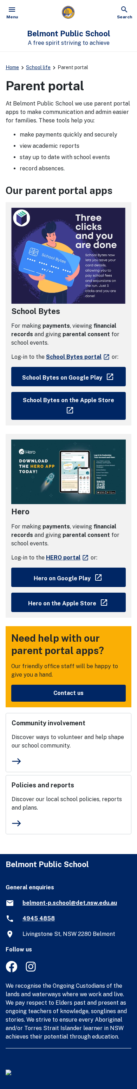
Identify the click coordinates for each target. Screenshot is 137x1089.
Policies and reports (43, 785)
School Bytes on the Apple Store (74, 404)
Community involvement (48, 723)
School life (38, 67)
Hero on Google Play (80, 577)
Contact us (68, 693)
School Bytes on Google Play (74, 376)
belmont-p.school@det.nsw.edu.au (69, 903)
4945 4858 (38, 918)
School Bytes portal (78, 356)
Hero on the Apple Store (77, 602)
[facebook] (11, 970)
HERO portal (67, 557)
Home (12, 67)
